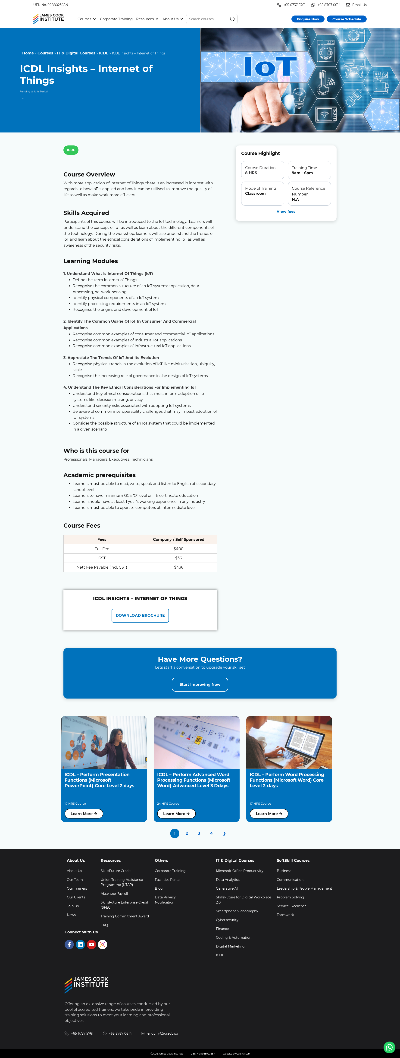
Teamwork (285, 915)
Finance (222, 929)
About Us (74, 871)
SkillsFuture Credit (116, 871)
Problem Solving (290, 897)
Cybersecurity (227, 920)
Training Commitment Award (125, 916)
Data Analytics (228, 880)
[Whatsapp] (389, 1047)
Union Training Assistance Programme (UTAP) (122, 882)
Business (284, 871)
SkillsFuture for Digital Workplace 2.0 (243, 899)
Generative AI (227, 888)
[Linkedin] (80, 944)
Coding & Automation (233, 937)
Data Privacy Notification (165, 899)
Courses (45, 53)
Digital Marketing (230, 946)
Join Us (73, 906)
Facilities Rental (168, 880)
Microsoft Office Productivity (239, 871)
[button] (87, 19)
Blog (159, 888)
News (71, 915)
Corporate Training (170, 871)
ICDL (103, 53)
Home (28, 53)
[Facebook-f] (69, 944)
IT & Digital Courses (76, 53)
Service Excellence (291, 906)
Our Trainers (77, 888)
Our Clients (76, 897)
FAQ (104, 925)
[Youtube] (91, 944)
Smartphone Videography (237, 911)
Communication (290, 880)
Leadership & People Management (304, 888)
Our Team (75, 880)
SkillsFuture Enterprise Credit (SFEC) (124, 905)
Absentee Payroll (114, 893)
